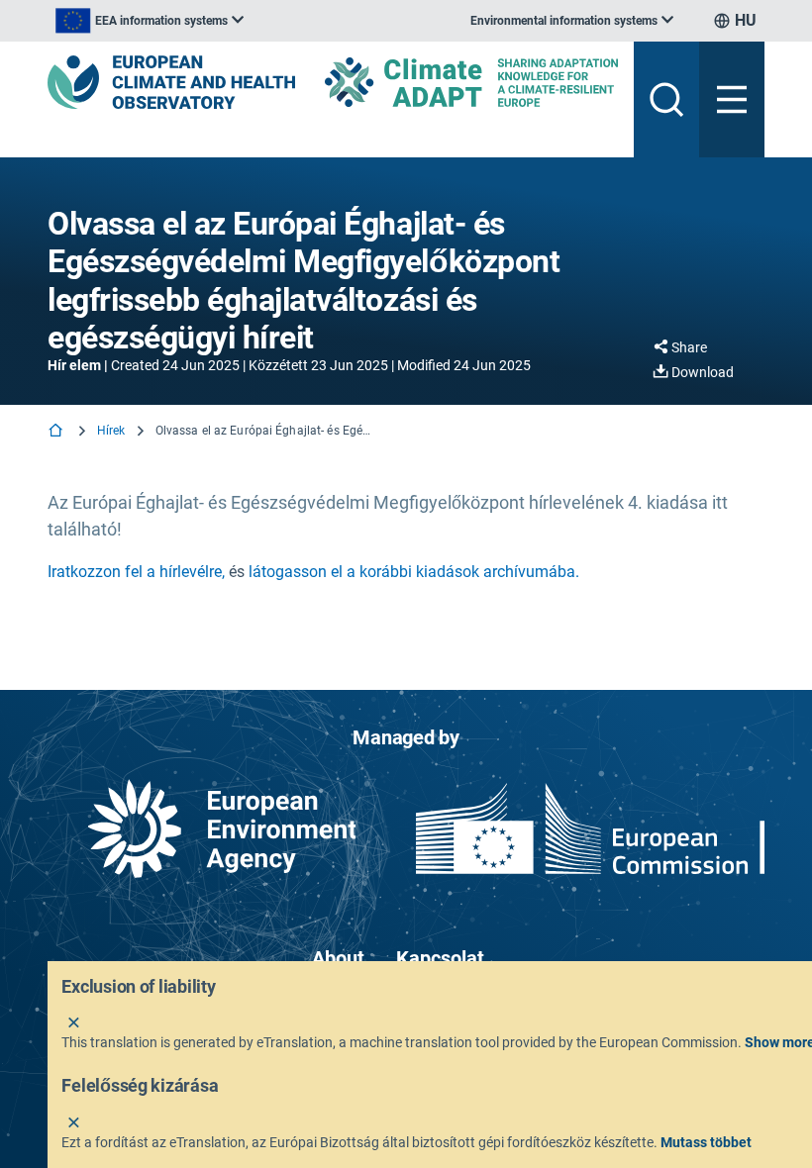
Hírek (111, 431)
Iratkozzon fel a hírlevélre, (136, 571)
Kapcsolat (440, 958)
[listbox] (150, 21)
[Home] (57, 432)
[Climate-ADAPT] (471, 81)
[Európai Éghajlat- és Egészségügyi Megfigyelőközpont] (171, 82)
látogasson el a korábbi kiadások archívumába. (414, 571)
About (338, 958)
